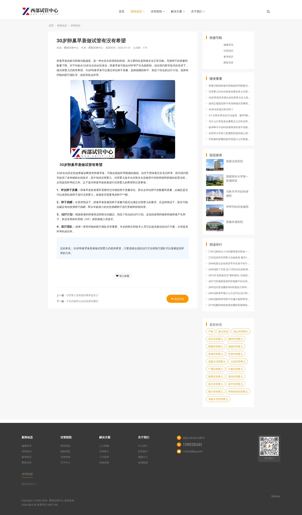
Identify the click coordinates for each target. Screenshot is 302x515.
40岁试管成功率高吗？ (221, 109)
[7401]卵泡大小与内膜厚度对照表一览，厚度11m (230, 251)
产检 (210, 331)
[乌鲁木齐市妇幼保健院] (215, 195)
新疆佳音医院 (234, 161)
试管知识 (75, 25)
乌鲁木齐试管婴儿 (218, 399)
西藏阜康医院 (234, 222)
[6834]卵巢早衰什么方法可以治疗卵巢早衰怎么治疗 (230, 293)
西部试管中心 (71, 47)
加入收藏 (124, 275)
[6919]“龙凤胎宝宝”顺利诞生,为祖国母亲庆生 (230, 275)
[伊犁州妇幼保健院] (215, 210)
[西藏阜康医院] (215, 225)
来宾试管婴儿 (215, 339)
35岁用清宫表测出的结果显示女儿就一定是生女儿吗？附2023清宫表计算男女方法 (230, 97)
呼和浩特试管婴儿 (238, 391)
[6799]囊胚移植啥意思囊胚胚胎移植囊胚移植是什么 (230, 305)
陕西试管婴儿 (215, 376)
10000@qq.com (193, 451)
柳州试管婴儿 (235, 339)
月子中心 (65, 462)
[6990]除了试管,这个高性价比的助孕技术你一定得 (230, 269)
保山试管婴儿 (240, 331)
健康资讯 (228, 44)
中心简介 (143, 445)
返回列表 (179, 299)
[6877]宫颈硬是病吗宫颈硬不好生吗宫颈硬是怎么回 (230, 281)
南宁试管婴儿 (235, 384)
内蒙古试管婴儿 (216, 361)
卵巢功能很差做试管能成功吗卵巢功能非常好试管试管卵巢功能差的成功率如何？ (230, 85)
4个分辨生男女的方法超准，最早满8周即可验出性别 (230, 115)
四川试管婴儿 (215, 384)
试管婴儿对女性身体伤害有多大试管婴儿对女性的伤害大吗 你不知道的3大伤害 (230, 91)
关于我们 (196, 11)
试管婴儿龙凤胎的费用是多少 (82, 295)
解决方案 (176, 11)
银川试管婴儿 (215, 391)
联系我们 (143, 451)
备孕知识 (228, 56)
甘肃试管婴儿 (235, 354)
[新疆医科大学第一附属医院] (215, 180)
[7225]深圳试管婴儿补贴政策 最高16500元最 (230, 257)
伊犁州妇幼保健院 (237, 207)
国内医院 (65, 445)
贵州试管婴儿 (235, 376)
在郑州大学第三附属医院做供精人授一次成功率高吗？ (230, 133)
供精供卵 (104, 462)
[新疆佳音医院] (215, 165)
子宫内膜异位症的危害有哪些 (82, 301)
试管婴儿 (104, 451)
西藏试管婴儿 (215, 346)
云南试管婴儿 (238, 361)
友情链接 (143, 462)
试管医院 (156, 11)
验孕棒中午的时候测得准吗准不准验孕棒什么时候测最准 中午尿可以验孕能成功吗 (230, 127)
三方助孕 (104, 457)
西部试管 (228, 62)
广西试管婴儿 (215, 369)
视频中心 (143, 457)
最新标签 (216, 324)
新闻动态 (136, 11)
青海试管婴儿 (215, 354)
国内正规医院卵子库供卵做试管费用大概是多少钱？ (230, 103)
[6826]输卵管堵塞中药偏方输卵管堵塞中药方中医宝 (230, 299)
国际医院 (65, 451)
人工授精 (104, 445)
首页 (121, 11)
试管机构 (65, 457)
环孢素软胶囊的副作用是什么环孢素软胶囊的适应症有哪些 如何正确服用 (230, 139)
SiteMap (275, 496)
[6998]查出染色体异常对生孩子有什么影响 (230, 263)
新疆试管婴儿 (235, 346)
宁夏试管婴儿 (235, 369)
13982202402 (192, 444)
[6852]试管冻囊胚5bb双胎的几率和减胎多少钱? (230, 287)
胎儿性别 (223, 331)
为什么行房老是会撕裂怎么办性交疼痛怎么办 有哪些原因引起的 (230, 121)
